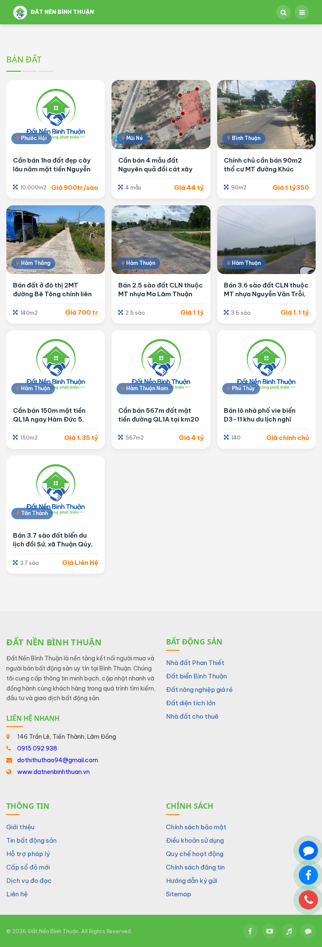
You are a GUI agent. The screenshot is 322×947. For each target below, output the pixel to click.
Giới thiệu (20, 827)
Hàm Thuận (140, 263)
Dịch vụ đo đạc (29, 881)
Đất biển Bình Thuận (196, 676)
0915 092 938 (37, 748)
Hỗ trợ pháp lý (28, 854)
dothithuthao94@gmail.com (57, 760)
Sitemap (178, 894)
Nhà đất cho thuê (192, 716)
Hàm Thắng (35, 263)
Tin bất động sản (31, 840)
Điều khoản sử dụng (195, 840)
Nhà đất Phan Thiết (195, 663)
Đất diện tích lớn (191, 703)
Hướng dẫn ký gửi (191, 881)
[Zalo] (308, 931)
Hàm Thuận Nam (147, 388)
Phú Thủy (243, 388)
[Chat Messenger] (308, 875)
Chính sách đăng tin (195, 867)
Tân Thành (34, 513)
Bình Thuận (246, 138)
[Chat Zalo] (308, 850)
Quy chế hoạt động (194, 854)
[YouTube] (269, 931)
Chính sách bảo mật (196, 827)
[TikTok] (288, 931)
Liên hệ (17, 894)
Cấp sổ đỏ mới (28, 867)
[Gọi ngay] (308, 899)
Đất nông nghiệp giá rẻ (199, 689)
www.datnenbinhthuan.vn (53, 772)
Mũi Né (134, 138)
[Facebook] (250, 931)
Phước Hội (34, 138)
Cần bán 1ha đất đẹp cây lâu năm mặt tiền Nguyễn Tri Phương (52, 169)
